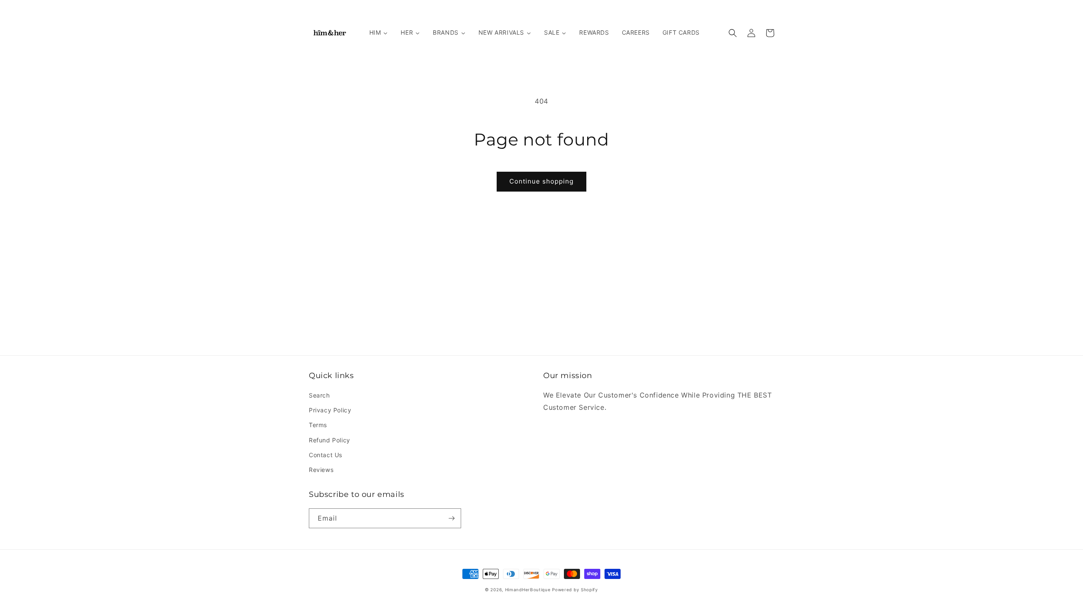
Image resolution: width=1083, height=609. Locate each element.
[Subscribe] (451, 518)
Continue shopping (541, 181)
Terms (318, 424)
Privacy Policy (330, 410)
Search (319, 395)
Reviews (321, 469)
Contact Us (325, 454)
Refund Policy (329, 440)
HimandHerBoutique (528, 589)
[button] (732, 33)
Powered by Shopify (575, 589)
